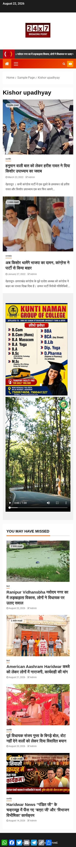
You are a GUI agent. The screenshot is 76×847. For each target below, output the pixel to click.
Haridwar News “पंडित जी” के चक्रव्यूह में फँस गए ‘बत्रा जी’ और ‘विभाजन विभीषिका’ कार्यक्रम (37, 810)
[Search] (64, 63)
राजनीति (8, 159)
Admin (31, 177)
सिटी (8, 586)
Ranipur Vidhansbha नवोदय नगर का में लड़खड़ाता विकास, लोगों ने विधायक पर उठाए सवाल (37, 597)
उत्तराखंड (9, 256)
